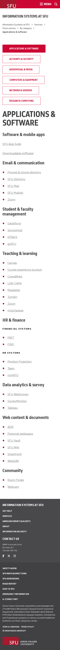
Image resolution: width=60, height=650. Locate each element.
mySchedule (16, 310)
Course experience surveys (25, 270)
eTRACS (12, 237)
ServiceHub (15, 230)
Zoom (11, 199)
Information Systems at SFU (25, 16)
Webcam (13, 487)
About (6, 526)
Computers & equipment (23, 79)
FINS (11, 344)
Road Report (9, 583)
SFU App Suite (11, 144)
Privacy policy (27, 627)
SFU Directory (16, 179)
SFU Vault (14, 440)
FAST (11, 337)
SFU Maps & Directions (14, 573)
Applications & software (24, 48)
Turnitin (12, 297)
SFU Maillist (15, 193)
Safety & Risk (9, 568)
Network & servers (20, 90)
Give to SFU (8, 588)
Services (38, 24)
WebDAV (13, 461)
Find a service (9, 28)
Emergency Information (15, 594)
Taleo (11, 368)
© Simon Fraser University (14, 631)
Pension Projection (20, 361)
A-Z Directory (10, 599)
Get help (7, 511)
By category (26, 28)
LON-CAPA (15, 283)
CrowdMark (15, 276)
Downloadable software (18, 153)
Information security (14, 531)
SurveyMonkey (17, 401)
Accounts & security (21, 59)
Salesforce (14, 223)
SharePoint (15, 454)
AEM (11, 427)
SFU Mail (13, 186)
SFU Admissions (10, 578)
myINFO (13, 375)
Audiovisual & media (20, 69)
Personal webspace (20, 434)
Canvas (12, 263)
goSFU (12, 244)
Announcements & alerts (16, 521)
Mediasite (14, 290)
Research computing (21, 100)
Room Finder (16, 480)
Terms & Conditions (11, 627)
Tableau (13, 408)
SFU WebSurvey (18, 394)
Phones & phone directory (24, 172)
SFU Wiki (13, 447)
